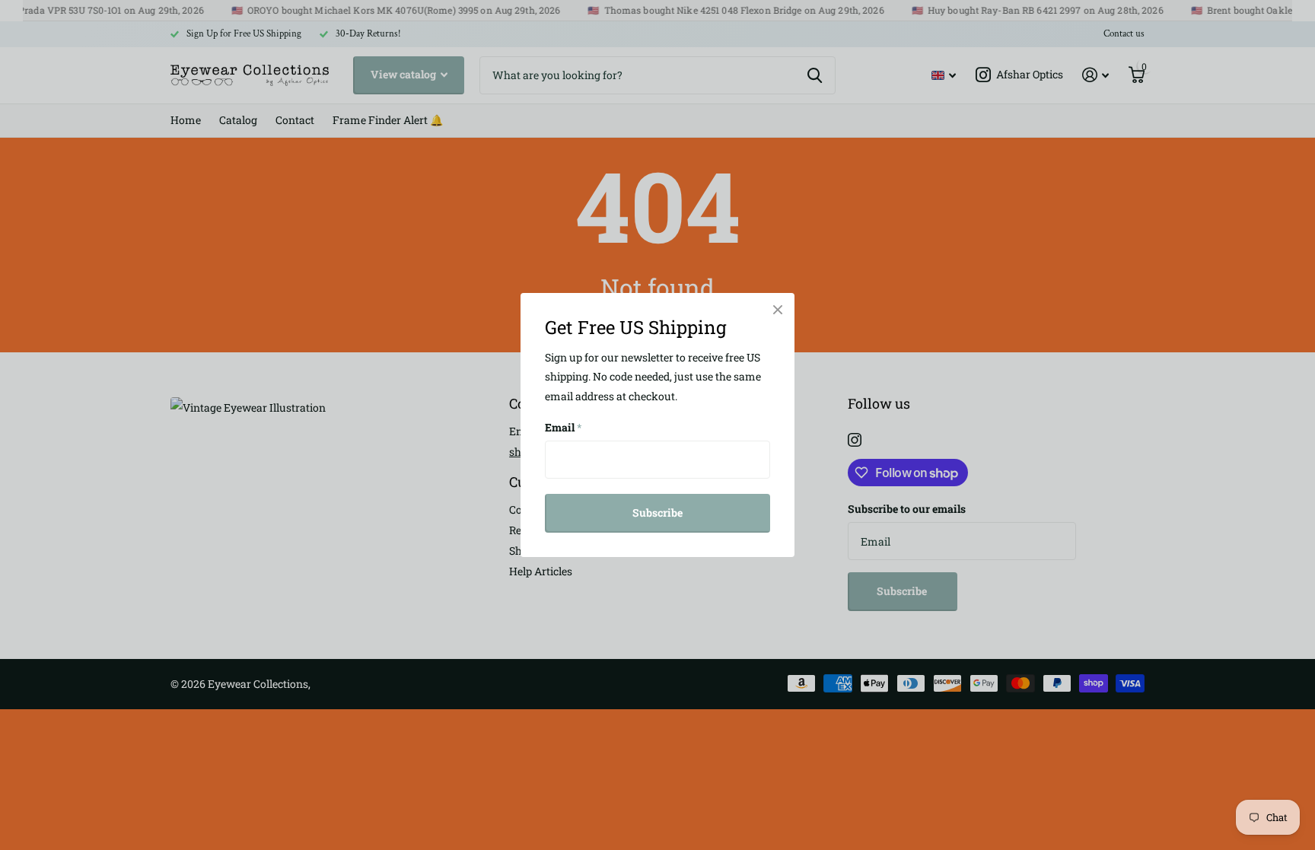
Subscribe (657, 512)
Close (777, 309)
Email (563, 427)
